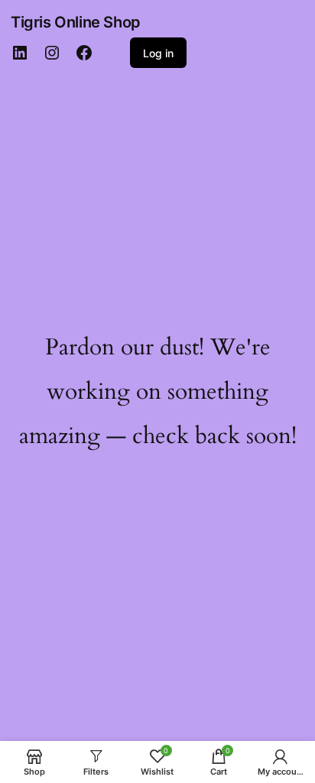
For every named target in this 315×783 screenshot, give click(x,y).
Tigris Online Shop (76, 22)
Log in (158, 53)
